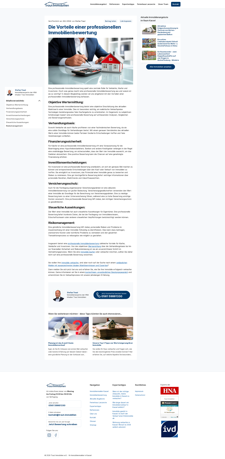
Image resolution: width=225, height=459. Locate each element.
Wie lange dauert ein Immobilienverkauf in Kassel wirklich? (120, 404)
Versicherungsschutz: (15, 119)
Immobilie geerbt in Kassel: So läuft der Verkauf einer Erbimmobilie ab (122, 414)
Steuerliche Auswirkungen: (17, 122)
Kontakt (93, 417)
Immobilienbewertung (98, 395)
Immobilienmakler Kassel (99, 391)
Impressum (139, 391)
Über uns (93, 414)
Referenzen (94, 410)
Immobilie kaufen (88, 252)
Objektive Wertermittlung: (17, 105)
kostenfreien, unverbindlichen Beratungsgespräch (106, 272)
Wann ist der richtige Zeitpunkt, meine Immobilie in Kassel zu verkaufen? (120, 394)
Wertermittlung (94, 246)
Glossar (93, 421)
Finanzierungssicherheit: (16, 112)
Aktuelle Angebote (97, 399)
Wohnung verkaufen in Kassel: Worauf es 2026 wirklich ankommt (121, 424)
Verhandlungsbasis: (14, 108)
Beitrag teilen (110, 21)
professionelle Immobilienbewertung (83, 243)
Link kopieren (125, 21)
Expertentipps (95, 406)
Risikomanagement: (14, 126)
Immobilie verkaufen (70, 262)
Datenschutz (140, 395)
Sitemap (93, 425)
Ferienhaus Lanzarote (98, 402)
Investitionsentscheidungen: (18, 115)
